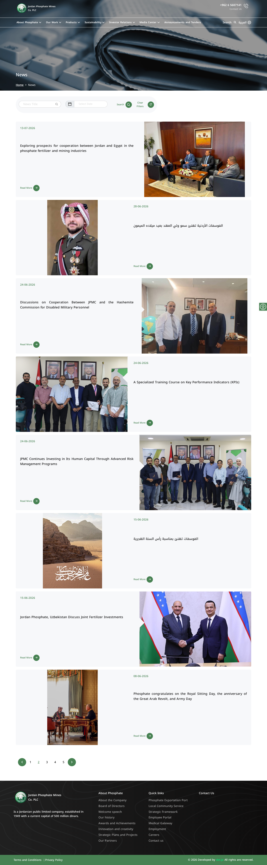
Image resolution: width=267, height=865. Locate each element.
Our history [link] (106, 817)
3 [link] (47, 762)
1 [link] (30, 762)
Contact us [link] (156, 840)
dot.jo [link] (220, 859)
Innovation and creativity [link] (115, 829)
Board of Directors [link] (111, 806)
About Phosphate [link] (27, 22)
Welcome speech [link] (110, 812)
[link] (263, 307)
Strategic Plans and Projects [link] (117, 835)
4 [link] (55, 762)
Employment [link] (157, 829)
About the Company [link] (112, 800)
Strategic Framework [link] (163, 812)
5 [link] (63, 762)
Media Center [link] (147, 22)
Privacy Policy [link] (54, 860)
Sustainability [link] (93, 22)
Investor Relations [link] (120, 22)
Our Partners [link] (107, 840)
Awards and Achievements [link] (116, 823)
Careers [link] (154, 835)
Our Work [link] (52, 22)
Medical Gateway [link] (160, 823)
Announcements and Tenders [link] (182, 22)
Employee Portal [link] (160, 817)
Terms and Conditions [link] (28, 860)
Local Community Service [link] (166, 806)
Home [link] (20, 85)
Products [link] (71, 22)
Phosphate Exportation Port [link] (168, 800)
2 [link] (38, 762)
